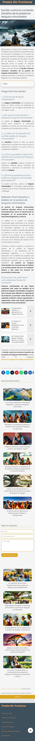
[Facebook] (3, 373)
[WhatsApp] (21, 373)
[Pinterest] (17, 373)
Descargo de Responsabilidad (10, 731)
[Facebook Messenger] (8, 373)
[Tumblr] (26, 373)
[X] (12, 373)
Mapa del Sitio (6, 736)
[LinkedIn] (30, 373)
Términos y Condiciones (9, 718)
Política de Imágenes (8, 727)
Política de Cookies (7, 722)
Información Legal (7, 713)
